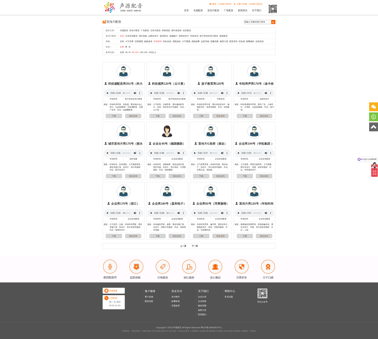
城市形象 (143, 36)
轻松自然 (167, 41)
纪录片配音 (156, 331)
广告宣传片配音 (183, 331)
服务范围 (202, 305)
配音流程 (149, 301)
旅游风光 (164, 36)
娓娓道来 (148, 41)
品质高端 (205, 41)
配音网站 (212, 331)
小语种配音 (194, 331)
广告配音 (228, 10)
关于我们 (256, 10)
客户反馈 (149, 297)
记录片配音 (155, 30)
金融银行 (173, 36)
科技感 (242, 41)
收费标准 (175, 301)
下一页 (195, 246)
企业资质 (202, 301)
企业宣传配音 (131, 36)
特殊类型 (166, 30)
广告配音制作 (146, 331)
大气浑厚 (129, 41)
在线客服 (113, 291)
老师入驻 (202, 310)
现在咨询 (133, 116)
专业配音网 (203, 331)
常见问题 (229, 297)
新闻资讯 (242, 10)
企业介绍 (202, 297)
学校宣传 (194, 36)
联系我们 (202, 314)
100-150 (144, 52)
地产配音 (172, 331)
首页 (186, 10)
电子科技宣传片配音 (209, 36)
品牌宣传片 (153, 36)
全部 (122, 36)
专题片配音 (135, 331)
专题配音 (198, 10)
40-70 (128, 52)
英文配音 (220, 331)
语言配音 (187, 30)
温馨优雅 (214, 41)
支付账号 (175, 297)
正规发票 (175, 305)
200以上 (152, 52)
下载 (114, 116)
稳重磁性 (250, 41)
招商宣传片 (184, 36)
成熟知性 (176, 41)
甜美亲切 (233, 41)
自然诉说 (259, 41)
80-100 (135, 52)
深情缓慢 (139, 41)
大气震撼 (186, 41)
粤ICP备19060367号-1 (211, 327)
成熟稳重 (195, 41)
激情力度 (224, 41)
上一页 (183, 246)
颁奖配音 (223, 36)
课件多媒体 (176, 30)
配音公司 (165, 331)
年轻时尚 (158, 41)
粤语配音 (237, 331)
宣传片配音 (213, 10)
